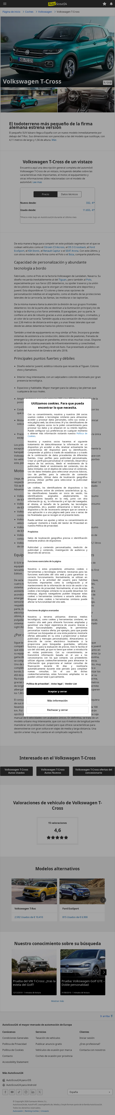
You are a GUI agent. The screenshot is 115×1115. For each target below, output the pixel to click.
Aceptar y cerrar (57, 691)
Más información (57, 700)
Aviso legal (56, 683)
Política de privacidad (38, 683)
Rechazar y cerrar (57, 710)
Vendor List (71, 683)
